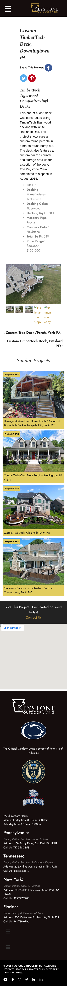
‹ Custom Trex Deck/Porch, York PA (32, 332)
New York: (13, 879)
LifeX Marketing (12, 972)
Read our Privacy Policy (30, 969)
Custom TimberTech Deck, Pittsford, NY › (35, 343)
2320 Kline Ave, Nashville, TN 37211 (35, 867)
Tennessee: (13, 856)
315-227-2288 (21, 898)
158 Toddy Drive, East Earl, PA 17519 (35, 843)
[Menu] (7, 931)
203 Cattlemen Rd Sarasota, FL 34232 (36, 917)
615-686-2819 (21, 871)
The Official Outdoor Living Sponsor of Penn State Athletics (33, 751)
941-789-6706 (21, 921)
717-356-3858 (21, 847)
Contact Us (34, 617)
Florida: (10, 907)
